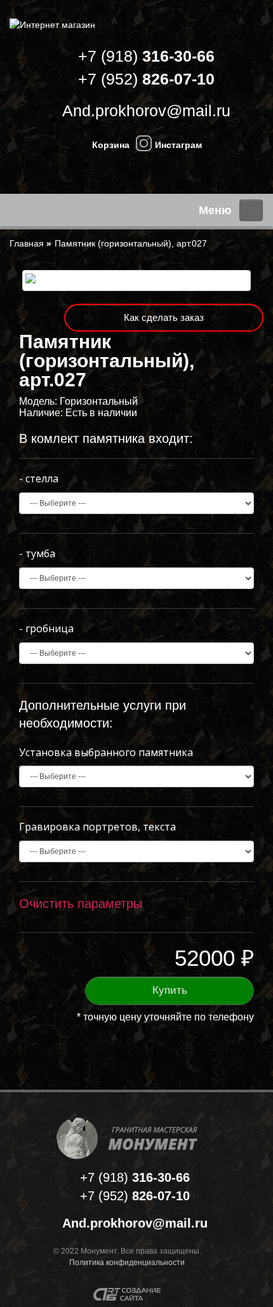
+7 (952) (146, 79)
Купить (169, 990)
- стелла (38, 478)
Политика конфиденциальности (127, 1262)
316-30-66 (135, 1177)
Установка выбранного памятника (106, 752)
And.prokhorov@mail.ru (146, 110)
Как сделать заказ (164, 317)
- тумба (37, 553)
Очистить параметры (80, 904)
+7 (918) (146, 56)
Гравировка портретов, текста (97, 827)
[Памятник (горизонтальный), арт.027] (136, 280)
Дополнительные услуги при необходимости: (102, 714)
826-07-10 (135, 1196)
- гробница (46, 628)
